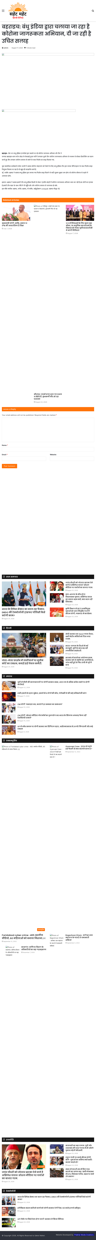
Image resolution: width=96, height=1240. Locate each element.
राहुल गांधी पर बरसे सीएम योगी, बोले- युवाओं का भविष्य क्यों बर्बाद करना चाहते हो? (79, 1159)
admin (6, 48)
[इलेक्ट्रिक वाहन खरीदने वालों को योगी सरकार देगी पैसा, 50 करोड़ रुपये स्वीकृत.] (9, 1211)
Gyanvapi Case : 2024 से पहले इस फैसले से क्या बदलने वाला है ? (79, 747)
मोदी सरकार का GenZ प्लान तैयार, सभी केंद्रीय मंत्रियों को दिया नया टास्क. (80, 636)
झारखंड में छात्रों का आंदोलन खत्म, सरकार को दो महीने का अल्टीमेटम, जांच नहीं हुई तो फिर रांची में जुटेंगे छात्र (80, 661)
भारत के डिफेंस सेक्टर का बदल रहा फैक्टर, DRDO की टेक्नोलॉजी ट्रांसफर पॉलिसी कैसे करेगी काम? (23, 612)
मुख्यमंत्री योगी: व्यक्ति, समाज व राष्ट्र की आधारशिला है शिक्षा (14, 224)
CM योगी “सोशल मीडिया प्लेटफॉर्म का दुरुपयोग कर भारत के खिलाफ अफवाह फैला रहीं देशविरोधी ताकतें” (52, 716)
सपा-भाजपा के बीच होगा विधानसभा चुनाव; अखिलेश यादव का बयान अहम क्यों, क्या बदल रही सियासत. (79, 598)
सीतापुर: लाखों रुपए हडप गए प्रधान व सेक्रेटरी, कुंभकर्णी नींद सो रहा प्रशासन (48, 396)
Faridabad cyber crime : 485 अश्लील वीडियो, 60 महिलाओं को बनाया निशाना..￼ (24, 937)
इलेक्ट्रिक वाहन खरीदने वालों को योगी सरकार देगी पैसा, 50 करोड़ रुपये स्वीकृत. (49, 1208)
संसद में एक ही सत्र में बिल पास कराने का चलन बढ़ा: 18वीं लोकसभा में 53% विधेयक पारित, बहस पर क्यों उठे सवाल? (80, 1173)
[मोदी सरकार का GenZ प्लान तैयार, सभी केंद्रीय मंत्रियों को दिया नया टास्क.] (57, 637)
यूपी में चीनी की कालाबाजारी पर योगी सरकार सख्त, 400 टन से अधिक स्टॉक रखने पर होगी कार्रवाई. (54, 683)
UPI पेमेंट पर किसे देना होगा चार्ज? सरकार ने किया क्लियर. (41, 1219)
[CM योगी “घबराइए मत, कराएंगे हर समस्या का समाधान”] (9, 708)
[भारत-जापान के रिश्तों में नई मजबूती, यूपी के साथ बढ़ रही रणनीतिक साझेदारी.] (57, 649)
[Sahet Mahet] (18, 10)
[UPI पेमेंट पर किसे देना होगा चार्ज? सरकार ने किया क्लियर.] (9, 1222)
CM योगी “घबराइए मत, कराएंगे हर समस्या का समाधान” (40, 704)
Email (5, 455)
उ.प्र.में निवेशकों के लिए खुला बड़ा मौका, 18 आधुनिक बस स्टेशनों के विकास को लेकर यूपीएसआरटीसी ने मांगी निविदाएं (79, 227)
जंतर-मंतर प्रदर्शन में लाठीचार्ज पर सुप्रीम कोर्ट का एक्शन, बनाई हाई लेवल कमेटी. (22, 662)
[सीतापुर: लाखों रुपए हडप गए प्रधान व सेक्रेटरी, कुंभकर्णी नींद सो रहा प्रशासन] (48, 298)
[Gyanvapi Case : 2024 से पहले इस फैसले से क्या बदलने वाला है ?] (57, 838)
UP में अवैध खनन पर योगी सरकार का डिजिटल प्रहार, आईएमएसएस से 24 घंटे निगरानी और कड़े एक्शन (55, 727)
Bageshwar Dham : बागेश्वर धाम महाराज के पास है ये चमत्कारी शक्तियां (79, 937)
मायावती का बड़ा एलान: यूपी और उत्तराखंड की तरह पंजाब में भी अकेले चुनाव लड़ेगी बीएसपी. (80, 1148)
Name (5, 445)
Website (53, 455)
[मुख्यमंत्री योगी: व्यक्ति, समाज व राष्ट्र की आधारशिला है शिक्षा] (16, 213)
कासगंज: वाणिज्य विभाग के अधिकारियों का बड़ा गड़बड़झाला (33, 948)
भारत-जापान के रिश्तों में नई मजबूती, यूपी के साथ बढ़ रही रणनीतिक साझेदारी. (77, 648)
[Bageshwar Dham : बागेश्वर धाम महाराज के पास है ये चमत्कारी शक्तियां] (57, 1027)
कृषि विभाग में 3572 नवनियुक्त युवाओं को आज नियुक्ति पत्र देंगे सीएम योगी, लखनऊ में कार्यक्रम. (79, 611)
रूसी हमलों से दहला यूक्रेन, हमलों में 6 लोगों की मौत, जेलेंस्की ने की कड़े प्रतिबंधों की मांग (52, 693)
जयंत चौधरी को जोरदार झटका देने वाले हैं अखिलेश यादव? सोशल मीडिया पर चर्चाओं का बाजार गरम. (79, 585)
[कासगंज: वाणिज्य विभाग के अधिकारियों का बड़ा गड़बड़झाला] (12, 1039)
